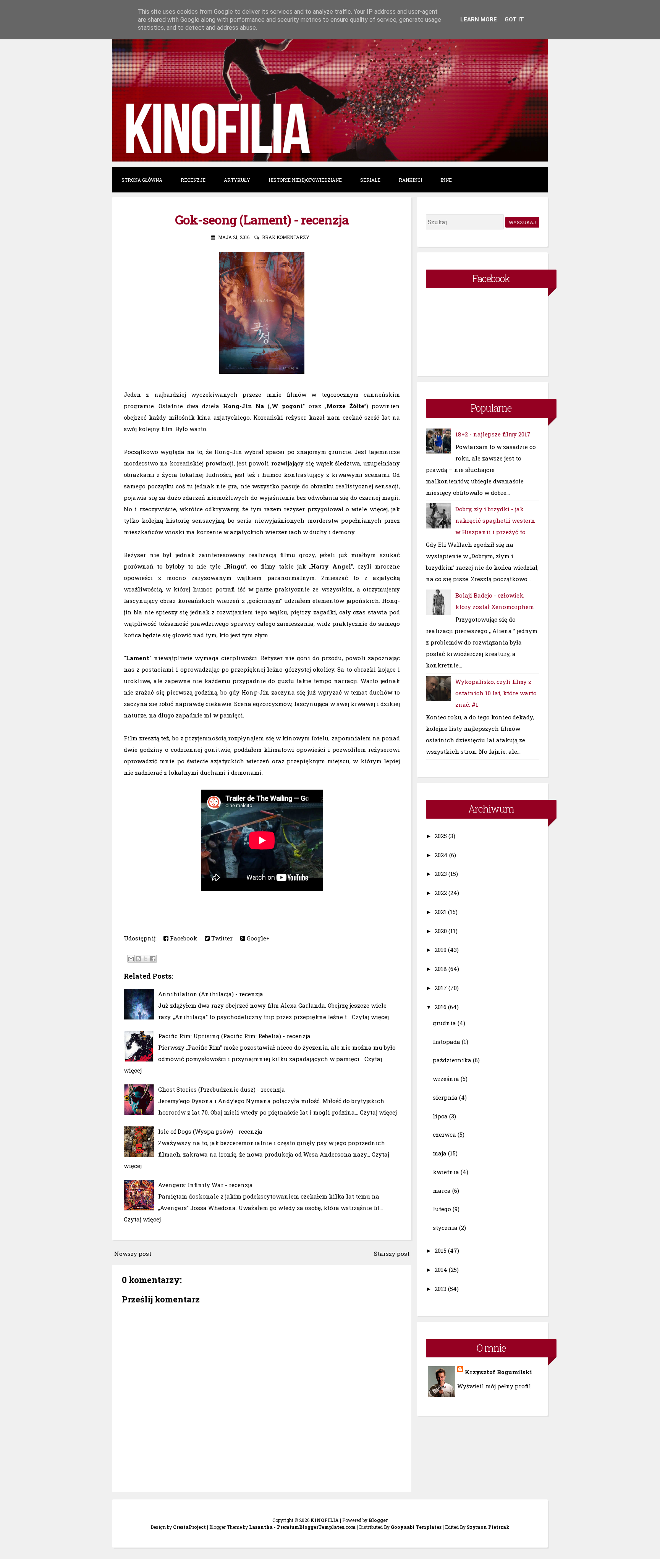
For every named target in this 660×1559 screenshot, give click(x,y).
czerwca (444, 1134)
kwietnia (446, 1172)
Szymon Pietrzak (488, 1527)
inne (446, 180)
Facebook (182, 938)
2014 (441, 1269)
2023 (441, 873)
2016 (440, 1007)
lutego (442, 1209)
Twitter (221, 938)
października (452, 1060)
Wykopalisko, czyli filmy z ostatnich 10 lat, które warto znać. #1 (496, 693)
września (446, 1078)
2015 (440, 1250)
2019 (440, 949)
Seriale (370, 180)
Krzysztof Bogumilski (498, 1372)
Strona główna (141, 180)
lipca (440, 1116)
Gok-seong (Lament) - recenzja (262, 219)
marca (442, 1190)
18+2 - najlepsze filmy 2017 (493, 434)
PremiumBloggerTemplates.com (316, 1527)
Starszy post (391, 1253)
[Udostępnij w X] (145, 959)
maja (439, 1153)
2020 (441, 931)
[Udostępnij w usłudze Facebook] (153, 959)
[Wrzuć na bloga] (138, 959)
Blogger (378, 1520)
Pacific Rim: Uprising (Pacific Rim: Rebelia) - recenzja (234, 1036)
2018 (441, 969)
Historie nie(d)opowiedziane (305, 180)
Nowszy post (132, 1253)
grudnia (444, 1023)
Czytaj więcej (370, 1017)
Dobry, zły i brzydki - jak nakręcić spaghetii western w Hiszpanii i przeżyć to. (495, 520)
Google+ (257, 938)
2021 (440, 912)
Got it (514, 19)
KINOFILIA (325, 1520)
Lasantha (261, 1527)
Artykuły (237, 180)
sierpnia (445, 1097)
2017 (441, 988)
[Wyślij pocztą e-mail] (131, 959)
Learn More (478, 19)
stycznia (445, 1227)
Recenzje (193, 180)
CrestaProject (189, 1527)
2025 (441, 836)
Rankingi (410, 180)
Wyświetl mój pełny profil (494, 1386)
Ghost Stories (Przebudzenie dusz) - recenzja (221, 1089)
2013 (440, 1288)
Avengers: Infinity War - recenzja (205, 1185)
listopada (446, 1041)
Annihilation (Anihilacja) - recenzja (210, 994)
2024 (441, 855)
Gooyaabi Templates (416, 1527)
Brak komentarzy (285, 237)
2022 (441, 893)
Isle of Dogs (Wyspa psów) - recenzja (210, 1131)
